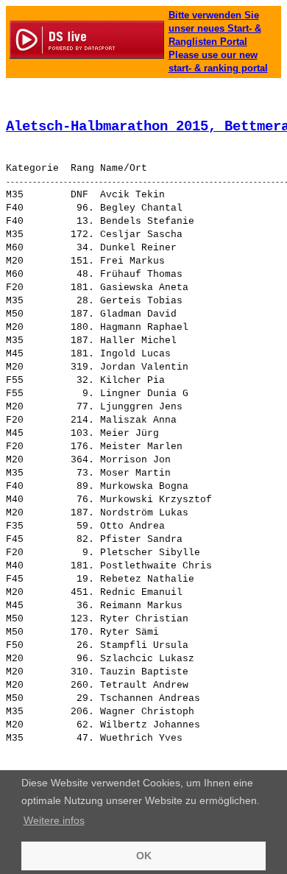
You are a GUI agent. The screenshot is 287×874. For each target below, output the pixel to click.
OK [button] (144, 855)
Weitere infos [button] (54, 820)
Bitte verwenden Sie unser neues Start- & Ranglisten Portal (215, 28)
